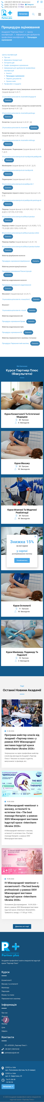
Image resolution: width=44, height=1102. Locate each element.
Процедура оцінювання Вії (12, 332)
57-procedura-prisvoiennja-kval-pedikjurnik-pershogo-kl (21, 200)
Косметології (6, 980)
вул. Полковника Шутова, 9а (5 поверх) (20, 1070)
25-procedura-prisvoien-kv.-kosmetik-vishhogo (18, 140)
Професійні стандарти (12, 84)
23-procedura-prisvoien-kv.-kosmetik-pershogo (18, 113)
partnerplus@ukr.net (12, 1053)
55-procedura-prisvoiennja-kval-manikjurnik (17, 170)
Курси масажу (22, 463)
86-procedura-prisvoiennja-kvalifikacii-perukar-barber (21, 247)
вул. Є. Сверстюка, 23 (13, 1076)
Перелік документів (13, 79)
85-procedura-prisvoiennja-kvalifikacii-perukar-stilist (20, 233)
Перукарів (5, 991)
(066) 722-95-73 (10, 5)
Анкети (9, 73)
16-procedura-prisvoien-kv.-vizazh (14, 310)
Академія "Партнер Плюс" (13, 32)
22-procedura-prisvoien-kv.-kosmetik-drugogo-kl (19, 97)
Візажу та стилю (8, 995)
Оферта (4, 1031)
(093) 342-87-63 (10, 7)
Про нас (7, 57)
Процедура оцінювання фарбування (16, 261)
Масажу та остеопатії (10, 984)
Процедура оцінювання (15, 76)
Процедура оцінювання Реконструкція (17, 271)
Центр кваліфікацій (9, 55)
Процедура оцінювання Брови (13, 321)
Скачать (8, 100)
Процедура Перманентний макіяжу (15, 343)
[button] (35, 536)
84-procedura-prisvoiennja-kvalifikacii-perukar (18, 217)
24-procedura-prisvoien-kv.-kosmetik (15, 128)
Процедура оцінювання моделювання (16, 285)
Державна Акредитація (13, 60)
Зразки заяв (11, 81)
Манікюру (5, 988)
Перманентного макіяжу (11, 999)
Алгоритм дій (9, 63)
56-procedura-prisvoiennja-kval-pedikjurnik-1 (18, 184)
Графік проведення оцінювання (16, 65)
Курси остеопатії (22, 605)
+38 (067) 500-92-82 (12, 2)
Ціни (3, 1027)
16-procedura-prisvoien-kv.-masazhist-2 (16, 299)
